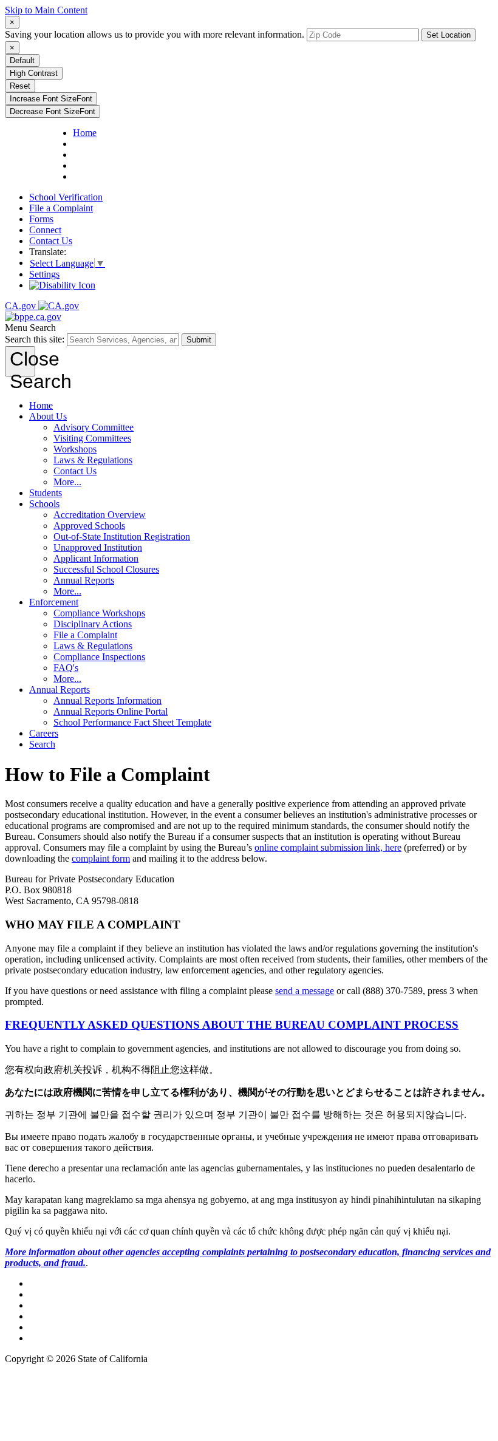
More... (67, 482)
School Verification (66, 197)
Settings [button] (44, 274)
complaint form (101, 858)
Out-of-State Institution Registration (121, 536)
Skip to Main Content (46, 10)
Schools (44, 504)
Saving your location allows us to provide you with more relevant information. (154, 34)
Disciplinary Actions (92, 624)
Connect (45, 230)
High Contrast (34, 73)
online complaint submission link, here (327, 847)
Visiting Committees (92, 438)
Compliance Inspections (99, 657)
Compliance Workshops (99, 613)
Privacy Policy (57, 1305)
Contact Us (50, 241)
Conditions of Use (64, 1294)
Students (45, 493)
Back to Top (53, 1283)
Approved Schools (89, 525)
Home (41, 405)
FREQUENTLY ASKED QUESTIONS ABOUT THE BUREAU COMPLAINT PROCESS (232, 1024)
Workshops (75, 449)
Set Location (448, 34)
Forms (41, 219)
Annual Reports (83, 580)
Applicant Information (95, 558)
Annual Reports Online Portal (110, 711)
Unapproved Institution (97, 547)
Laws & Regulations (92, 460)
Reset (20, 85)
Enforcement (53, 602)
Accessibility (53, 1316)
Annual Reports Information (107, 700)
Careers (43, 733)
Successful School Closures (106, 569)
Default (22, 60)
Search (42, 744)
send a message (304, 991)
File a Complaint (61, 208)
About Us (48, 416)
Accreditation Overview (99, 514)
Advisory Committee (93, 427)
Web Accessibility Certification (88, 1338)
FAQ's (65, 668)
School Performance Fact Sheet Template (132, 722)
